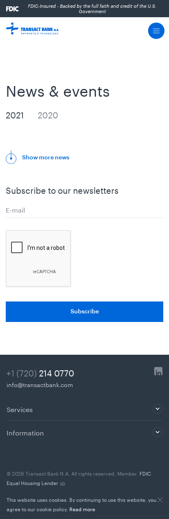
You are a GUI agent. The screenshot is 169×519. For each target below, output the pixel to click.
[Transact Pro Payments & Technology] (32, 31)
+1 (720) (40, 371)
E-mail (15, 209)
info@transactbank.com (40, 384)
